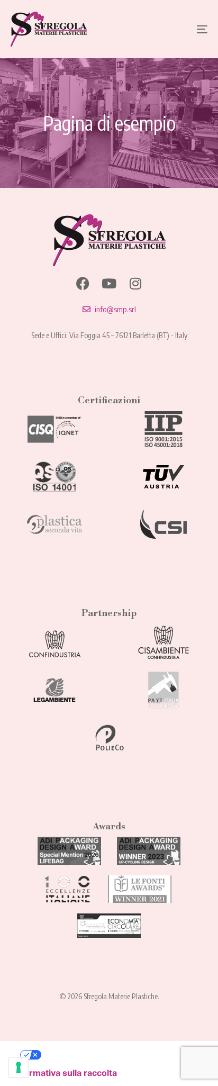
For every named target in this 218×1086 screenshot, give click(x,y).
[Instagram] (135, 283)
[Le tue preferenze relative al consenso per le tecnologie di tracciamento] (18, 1067)
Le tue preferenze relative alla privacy (119, 1054)
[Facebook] (82, 283)
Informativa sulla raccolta (65, 1072)
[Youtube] (109, 283)
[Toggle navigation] (174, 29)
